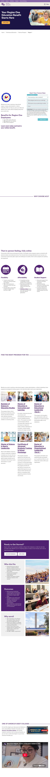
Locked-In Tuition (24, 289)
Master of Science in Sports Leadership (8, 446)
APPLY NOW (5, 22)
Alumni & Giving (23, 1)
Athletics (12, 1)
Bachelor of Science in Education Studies (8, 406)
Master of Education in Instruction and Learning (23, 407)
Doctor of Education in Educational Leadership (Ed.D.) (39, 408)
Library (7, 1)
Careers (16, 1)
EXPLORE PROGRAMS (11, 554)
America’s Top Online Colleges (9, 730)
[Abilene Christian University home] (6, 4)
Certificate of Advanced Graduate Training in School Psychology (25, 448)
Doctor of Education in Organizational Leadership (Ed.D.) (40, 448)
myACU (2, 1)
